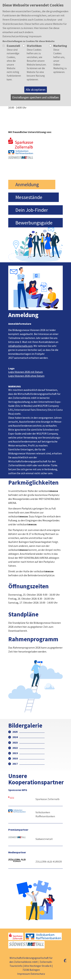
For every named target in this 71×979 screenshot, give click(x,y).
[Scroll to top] (59, 949)
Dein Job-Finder (31, 210)
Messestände (28, 197)
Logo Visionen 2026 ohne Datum (26, 375)
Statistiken (34, 46)
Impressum (23, 973)
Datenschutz (38, 973)
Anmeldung (27, 184)
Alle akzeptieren (35, 89)
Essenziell (13, 46)
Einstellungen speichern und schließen (35, 97)
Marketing (60, 46)
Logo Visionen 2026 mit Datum (25, 371)
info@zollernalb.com (20, 346)
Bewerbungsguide (34, 222)
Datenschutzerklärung (15, 36)
